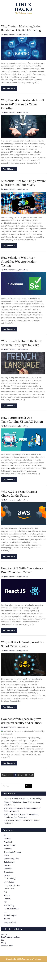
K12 (2, 940)
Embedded (8, 872)
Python (7, 895)
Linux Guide (9, 882)
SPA (5, 912)
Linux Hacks (23, 7)
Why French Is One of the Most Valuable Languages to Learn (21, 343)
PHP (5, 892)
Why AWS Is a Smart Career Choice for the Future (19, 493)
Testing (7, 919)
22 (26, 775)
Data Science (9, 862)
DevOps (7, 865)
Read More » (9, 88)
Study (3, 942)
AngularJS (8, 842)
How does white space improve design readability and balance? (22, 721)
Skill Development (11, 909)
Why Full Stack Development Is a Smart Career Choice (22, 644)
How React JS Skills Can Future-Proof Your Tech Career (22, 570)
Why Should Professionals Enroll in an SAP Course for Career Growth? (22, 104)
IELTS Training (10, 879)
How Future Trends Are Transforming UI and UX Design (22, 419)
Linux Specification (12, 885)
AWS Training (9, 845)
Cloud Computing (11, 859)
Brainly (4, 934)
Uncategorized (10, 922)
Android (7, 838)
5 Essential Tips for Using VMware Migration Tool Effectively (23, 183)
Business (8, 849)
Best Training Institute (10, 937)
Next (31, 775)
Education (23, 35)
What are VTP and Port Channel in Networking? (23, 799)
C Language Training (12, 852)
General (7, 875)
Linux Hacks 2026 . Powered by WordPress (23, 959)
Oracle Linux (9, 889)
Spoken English (10, 915)
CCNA (6, 855)
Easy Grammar (7, 945)
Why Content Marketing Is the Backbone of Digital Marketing (21, 28)
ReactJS (7, 899)
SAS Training (9, 905)
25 (5, 835)
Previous (5, 775)
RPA (5, 902)
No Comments (9, 35)
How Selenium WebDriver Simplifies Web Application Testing (18, 261)
